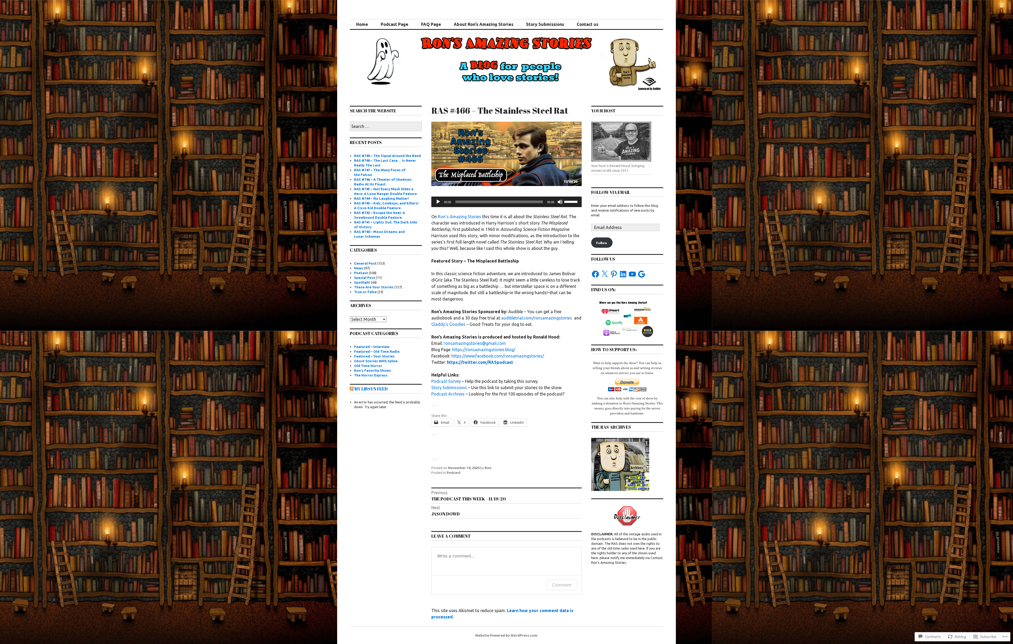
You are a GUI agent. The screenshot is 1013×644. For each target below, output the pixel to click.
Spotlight (362, 282)
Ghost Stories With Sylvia (376, 361)
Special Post (364, 277)
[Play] (438, 201)
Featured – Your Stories (374, 356)
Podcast (454, 472)
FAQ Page (431, 24)
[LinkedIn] (623, 274)
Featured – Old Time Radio (377, 351)
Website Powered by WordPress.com (506, 635)
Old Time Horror (368, 366)
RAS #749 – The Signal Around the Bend (387, 156)
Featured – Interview (371, 347)
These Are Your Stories (374, 287)
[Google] (641, 274)
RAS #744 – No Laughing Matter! (381, 198)
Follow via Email (610, 192)
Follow (601, 242)
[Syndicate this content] (351, 389)
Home (362, 24)
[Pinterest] (614, 274)
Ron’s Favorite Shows (372, 370)
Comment (562, 585)
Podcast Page (394, 24)
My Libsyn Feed (371, 389)
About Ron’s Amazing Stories (483, 24)
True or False (365, 292)
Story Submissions (545, 24)
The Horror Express (371, 375)
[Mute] (560, 201)
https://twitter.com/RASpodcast (480, 362)
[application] (506, 202)
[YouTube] (632, 274)
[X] (604, 274)
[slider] (571, 201)
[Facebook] (595, 274)
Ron (488, 468)
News (358, 268)
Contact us (587, 24)
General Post (365, 263)
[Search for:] (386, 126)
